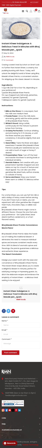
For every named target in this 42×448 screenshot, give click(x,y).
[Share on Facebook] (4, 311)
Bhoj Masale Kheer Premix (19, 92)
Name (5, 321)
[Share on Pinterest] (13, 311)
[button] (39, 11)
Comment (7, 339)
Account (34, 2)
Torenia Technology (30, 445)
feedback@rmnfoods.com (16, 395)
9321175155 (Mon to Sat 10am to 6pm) (20, 393)
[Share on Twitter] (8, 311)
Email (4, 330)
